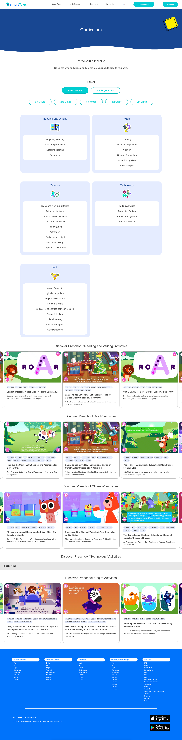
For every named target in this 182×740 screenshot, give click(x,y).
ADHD (146, 698)
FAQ (145, 663)
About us (147, 677)
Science (16, 460)
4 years (18, 387)
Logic (32, 387)
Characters (148, 668)
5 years (114, 686)
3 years (10, 387)
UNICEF (147, 701)
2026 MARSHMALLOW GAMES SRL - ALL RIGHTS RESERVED (38, 722)
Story (88, 390)
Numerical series (104, 387)
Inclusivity (110, 4)
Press (146, 675)
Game (26, 387)
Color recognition (36, 457)
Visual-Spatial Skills (22, 622)
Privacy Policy (30, 717)
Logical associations (48, 619)
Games (48, 677)
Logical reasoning (29, 527)
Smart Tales (56, 4)
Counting (86, 387)
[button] (75, 90)
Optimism (69, 390)
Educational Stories (150, 679)
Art (25, 457)
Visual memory (159, 619)
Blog (145, 672)
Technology (17, 670)
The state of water (104, 527)
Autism (146, 694)
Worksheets (148, 684)
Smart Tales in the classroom (154, 691)
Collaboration (146, 457)
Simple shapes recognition (33, 460)
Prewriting (40, 387)
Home (146, 665)
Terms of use (18, 717)
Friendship (50, 457)
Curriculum (148, 689)
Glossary (147, 686)
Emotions (27, 619)
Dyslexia (147, 696)
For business (148, 670)
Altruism (85, 619)
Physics (42, 527)
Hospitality (153, 527)
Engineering (142, 527)
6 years (114, 689)
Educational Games (151, 682)
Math (93, 387)
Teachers (93, 4)
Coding (16, 679)
